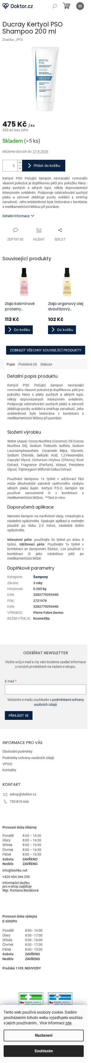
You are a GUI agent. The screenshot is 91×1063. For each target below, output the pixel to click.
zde (68, 1023)
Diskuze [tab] (46, 364)
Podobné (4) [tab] (27, 364)
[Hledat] (54, 6)
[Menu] (80, 6)
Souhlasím (43, 1051)
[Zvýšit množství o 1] (19, 163)
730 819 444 (19, 802)
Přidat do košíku (47, 165)
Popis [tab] (11, 364)
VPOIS (7, 764)
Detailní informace (16, 216)
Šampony (40, 577)
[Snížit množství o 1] (19, 168)
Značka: (12, 40)
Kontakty (9, 770)
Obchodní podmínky (17, 751)
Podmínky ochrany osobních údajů (28, 758)
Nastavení (43, 1035)
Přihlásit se (19, 715)
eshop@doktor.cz (23, 794)
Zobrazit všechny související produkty (45, 350)
